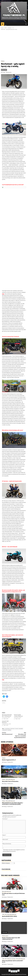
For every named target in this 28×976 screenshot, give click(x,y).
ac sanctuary (7, 728)
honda (16, 728)
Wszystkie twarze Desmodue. (10, 781)
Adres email (5, 839)
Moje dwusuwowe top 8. (7, 733)
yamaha (9, 730)
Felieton (2, 61)
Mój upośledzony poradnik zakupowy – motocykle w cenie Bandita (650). (12, 803)
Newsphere (17, 974)
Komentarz (5, 818)
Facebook (6, 869)
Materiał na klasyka (11, 958)
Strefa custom (5, 935)
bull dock (12, 728)
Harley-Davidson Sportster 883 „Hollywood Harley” (11, 938)
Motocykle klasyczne (10, 779)
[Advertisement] (14, 45)
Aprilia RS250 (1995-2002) (9, 916)
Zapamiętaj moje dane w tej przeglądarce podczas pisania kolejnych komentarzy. (14, 850)
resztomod (4, 730)
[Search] (26, 24)
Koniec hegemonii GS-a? (9, 760)
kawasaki (21, 728)
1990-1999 (4, 914)
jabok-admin (9, 72)
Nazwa (4, 835)
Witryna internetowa (6, 843)
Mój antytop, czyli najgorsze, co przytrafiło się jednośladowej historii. (20, 735)
